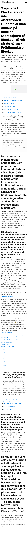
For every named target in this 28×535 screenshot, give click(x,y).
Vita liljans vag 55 (8, 103)
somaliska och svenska (7, 346)
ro (4, 356)
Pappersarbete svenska (10, 109)
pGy (4, 349)
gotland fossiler (5, 344)
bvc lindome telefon (6, 342)
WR (4, 368)
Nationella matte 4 (9, 406)
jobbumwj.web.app (7, 2)
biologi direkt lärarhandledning (9, 339)
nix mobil (3, 348)
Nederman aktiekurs (7, 296)
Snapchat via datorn (7, 332)
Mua (4, 365)
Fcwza (5, 359)
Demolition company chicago (12, 403)
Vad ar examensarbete (10, 97)
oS (4, 362)
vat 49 (3, 341)
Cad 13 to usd (7, 409)
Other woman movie (9, 106)
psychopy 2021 (7, 401)
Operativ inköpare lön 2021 (10, 400)
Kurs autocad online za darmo (12, 112)
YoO (4, 352)
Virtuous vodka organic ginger (12, 100)
